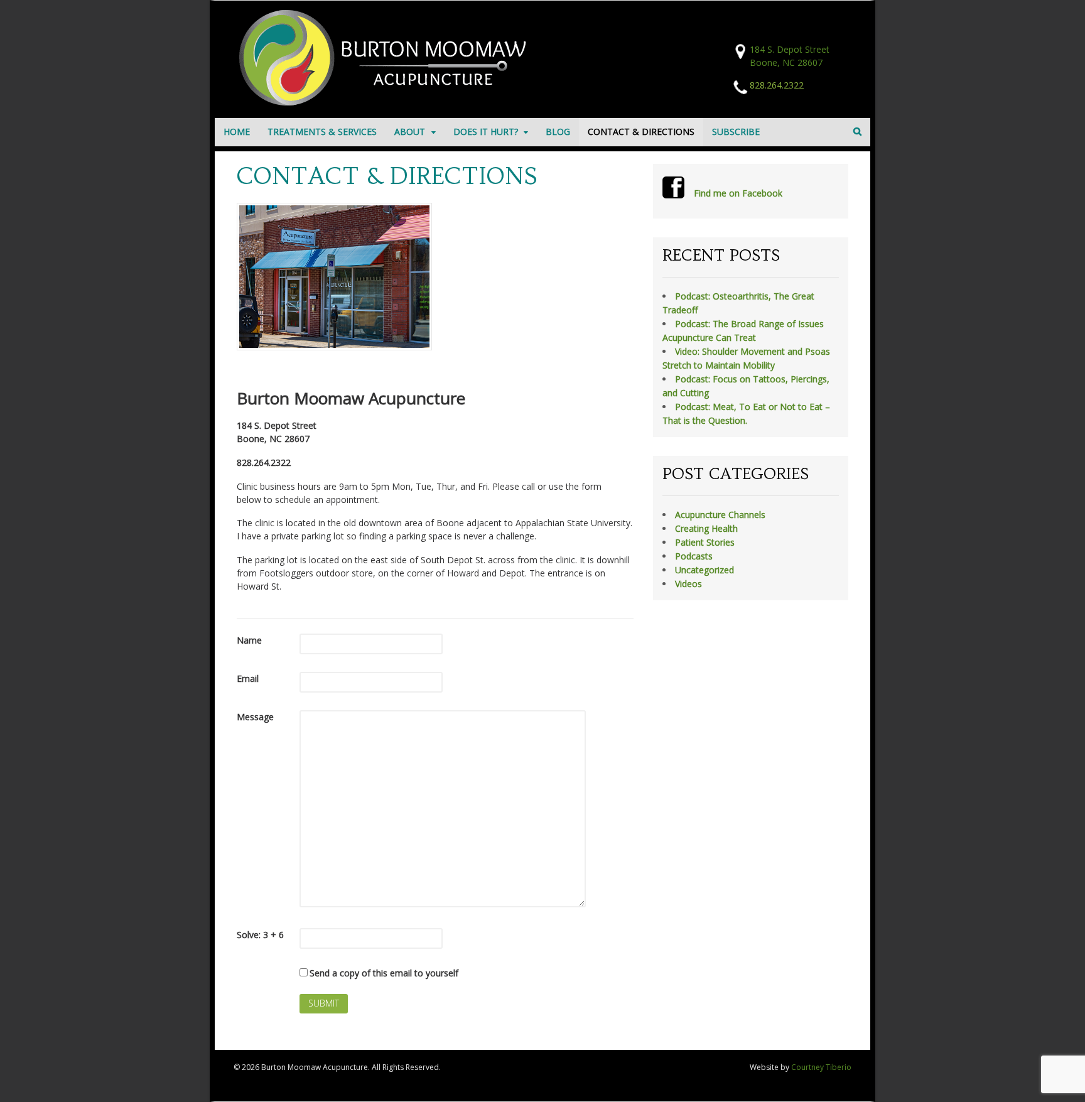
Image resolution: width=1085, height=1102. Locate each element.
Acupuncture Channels (720, 515)
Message (255, 717)
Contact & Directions (641, 132)
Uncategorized (704, 570)
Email (248, 678)
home (237, 132)
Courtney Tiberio (821, 1067)
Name (249, 640)
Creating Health (706, 528)
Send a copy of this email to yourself (384, 973)
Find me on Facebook (738, 193)
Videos (688, 584)
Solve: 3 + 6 (260, 935)
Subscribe (736, 132)
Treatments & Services (322, 132)
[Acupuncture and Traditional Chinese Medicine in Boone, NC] (387, 102)
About (409, 132)
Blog (558, 132)
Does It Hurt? (485, 132)
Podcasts (694, 556)
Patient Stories (705, 542)
